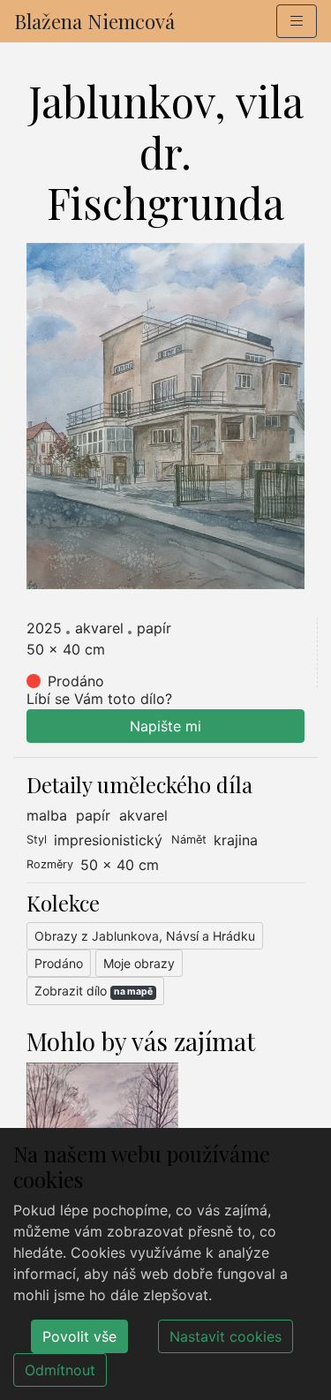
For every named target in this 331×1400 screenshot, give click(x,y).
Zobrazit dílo (93, 990)
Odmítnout (60, 1370)
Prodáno (58, 963)
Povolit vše (79, 1336)
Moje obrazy (139, 963)
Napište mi (165, 726)
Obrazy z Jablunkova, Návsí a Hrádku (144, 935)
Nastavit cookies (225, 1336)
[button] (296, 21)
